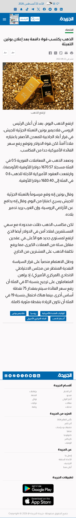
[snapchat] (21, 9)
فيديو (69, 395)
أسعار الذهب (58, 318)
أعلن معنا (67, 467)
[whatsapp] (15, 9)
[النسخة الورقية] (14, 19)
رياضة (34, 407)
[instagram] (55, 9)
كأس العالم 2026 (64, 419)
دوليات (34, 403)
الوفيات (68, 443)
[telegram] (32, 9)
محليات (68, 407)
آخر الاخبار (67, 391)
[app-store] (38, 499)
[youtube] (50, 9)
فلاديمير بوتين (18, 313)
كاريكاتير (68, 439)
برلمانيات (33, 391)
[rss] (61, 9)
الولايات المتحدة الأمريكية (53, 313)
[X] (38, 9)
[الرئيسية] (66, 18)
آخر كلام (68, 423)
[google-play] (38, 487)
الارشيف (24, 19)
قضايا (69, 431)
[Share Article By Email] (66, 52)
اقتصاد (34, 395)
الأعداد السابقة (65, 459)
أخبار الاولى (67, 399)
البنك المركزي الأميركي (36, 318)
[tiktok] (27, 9)
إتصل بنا (68, 455)
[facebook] (44, 9)
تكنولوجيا (68, 435)
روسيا (33, 313)
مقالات (68, 403)
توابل (34, 399)
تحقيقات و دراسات (64, 427)
